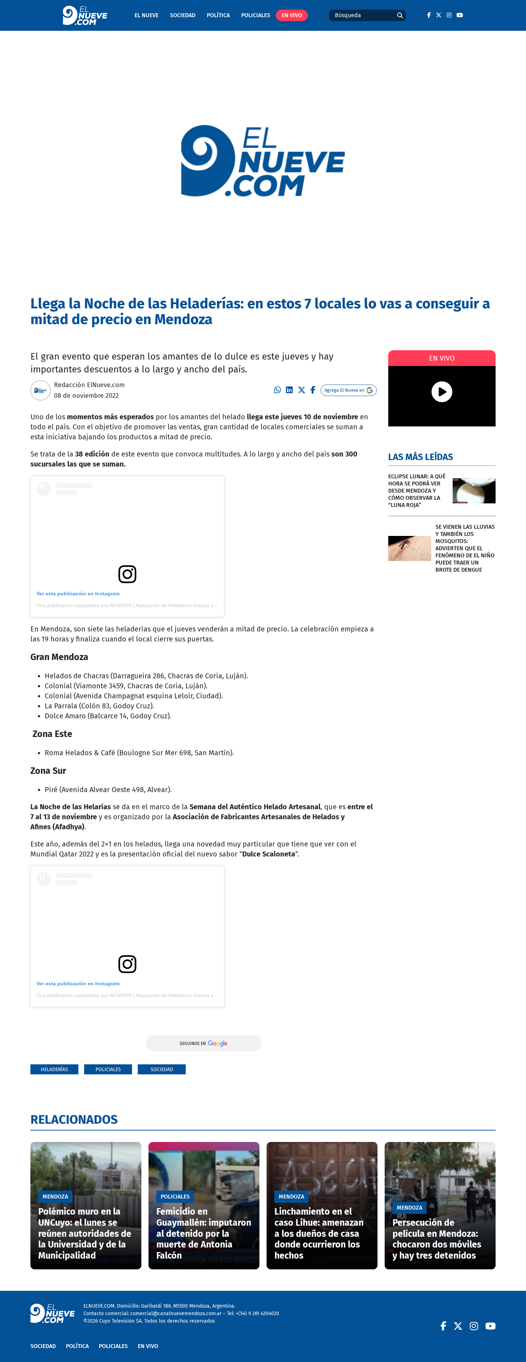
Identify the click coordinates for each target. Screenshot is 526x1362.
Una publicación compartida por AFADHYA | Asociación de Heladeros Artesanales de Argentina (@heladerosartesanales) (172, 605)
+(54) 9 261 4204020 (257, 1313)
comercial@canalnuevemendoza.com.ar (175, 1313)
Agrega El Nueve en (345, 390)
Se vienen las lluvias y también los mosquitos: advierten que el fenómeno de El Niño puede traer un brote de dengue (465, 548)
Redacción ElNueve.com (89, 385)
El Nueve (147, 15)
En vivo (292, 15)
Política (218, 15)
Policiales (255, 15)
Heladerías (54, 1069)
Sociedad (182, 15)
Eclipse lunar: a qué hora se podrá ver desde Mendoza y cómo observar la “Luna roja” (416, 490)
